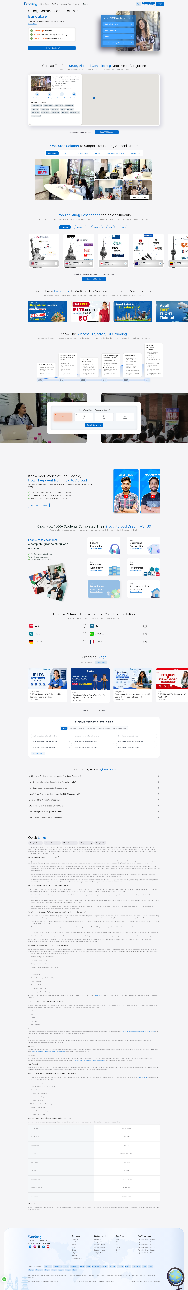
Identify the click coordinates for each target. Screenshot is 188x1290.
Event (74, 1242)
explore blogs (100, 662)
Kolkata (127, 1266)
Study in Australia (99, 1247)
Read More (32, 24)
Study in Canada (35, 843)
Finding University (111, 24)
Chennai (120, 1266)
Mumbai (104, 1266)
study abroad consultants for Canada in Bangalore (48, 1051)
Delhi (74, 1270)
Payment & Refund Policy (106, 1281)
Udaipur (68, 1270)
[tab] (52, 153)
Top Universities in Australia (146, 1247)
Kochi (150, 1266)
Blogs (74, 1250)
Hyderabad (74, 1266)
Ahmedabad (58, 1266)
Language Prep (66, 4)
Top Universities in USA (145, 1242)
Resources (77, 4)
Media (74, 1244)
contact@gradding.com (41, 1243)
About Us (75, 1239)
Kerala (82, 1266)
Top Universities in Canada (146, 1239)
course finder (97, 995)
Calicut (31, 1270)
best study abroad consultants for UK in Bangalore (138, 1031)
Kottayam (39, 1270)
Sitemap (75, 1255)
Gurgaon (112, 1266)
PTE (117, 1242)
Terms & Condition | (91, 1281)
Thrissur (54, 1270)
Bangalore (48, 1266)
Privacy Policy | (79, 1281)
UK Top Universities (69, 843)
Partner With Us (77, 1258)
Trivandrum (136, 1266)
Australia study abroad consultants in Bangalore (90, 1060)
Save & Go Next (93, 425)
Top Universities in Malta (145, 1253)
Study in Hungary (86, 843)
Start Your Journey (38, 505)
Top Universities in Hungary (146, 1250)
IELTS (117, 1239)
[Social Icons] (30, 1246)
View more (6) (37, 753)
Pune (88, 1266)
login (160, 4)
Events (85, 4)
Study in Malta (98, 1253)
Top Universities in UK (144, 1244)
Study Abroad (44, 4)
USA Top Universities (52, 843)
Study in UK (97, 1239)
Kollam (47, 1270)
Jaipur (66, 1266)
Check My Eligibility (94, 279)
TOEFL (118, 1247)
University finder (143, 1077)
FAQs (74, 1253)
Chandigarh (96, 1266)
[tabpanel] (94, 179)
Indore (61, 1270)
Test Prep (55, 4)
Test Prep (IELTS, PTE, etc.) (114, 43)
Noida (144, 1266)
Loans (106, 37)
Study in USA (100, 843)
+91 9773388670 (41, 1240)
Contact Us (75, 1247)
